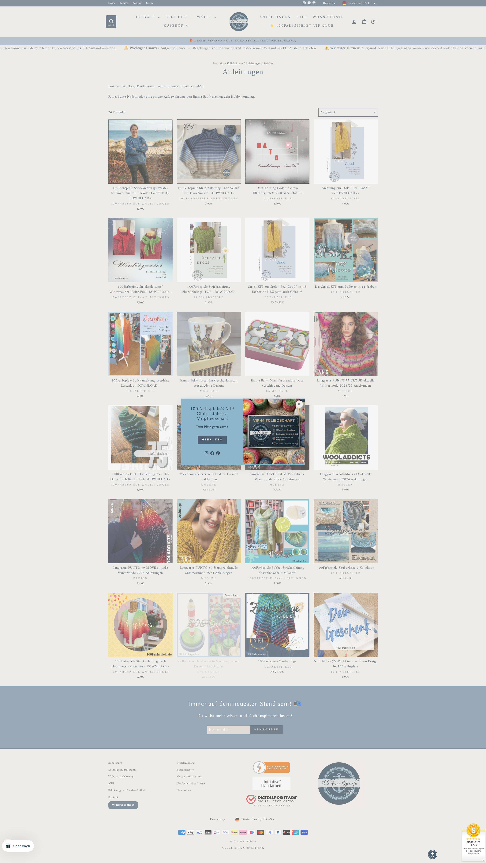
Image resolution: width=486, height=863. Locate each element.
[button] (432, 854)
